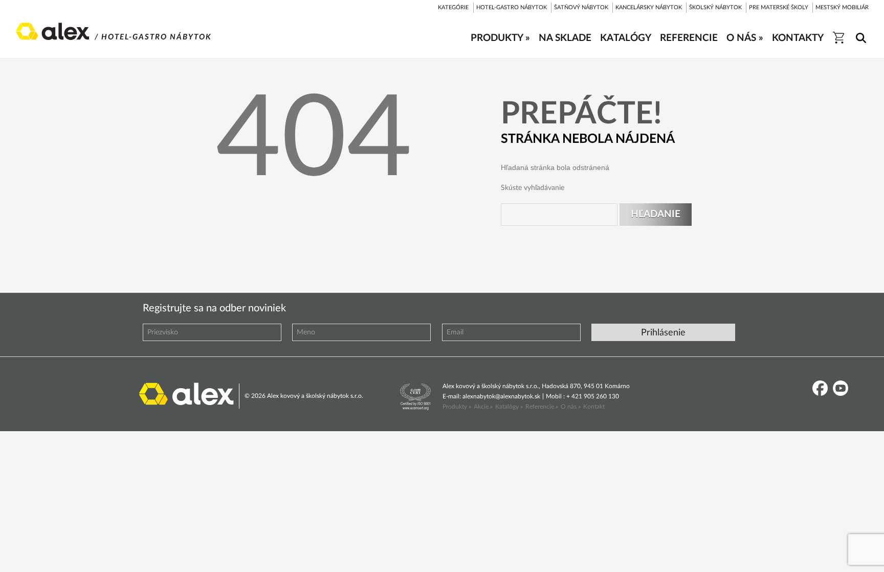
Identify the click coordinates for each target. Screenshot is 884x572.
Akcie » (483, 407)
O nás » (571, 407)
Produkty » (457, 407)
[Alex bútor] (186, 393)
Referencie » (541, 407)
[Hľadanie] (859, 31)
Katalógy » (509, 407)
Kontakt (594, 407)
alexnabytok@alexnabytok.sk (501, 396)
